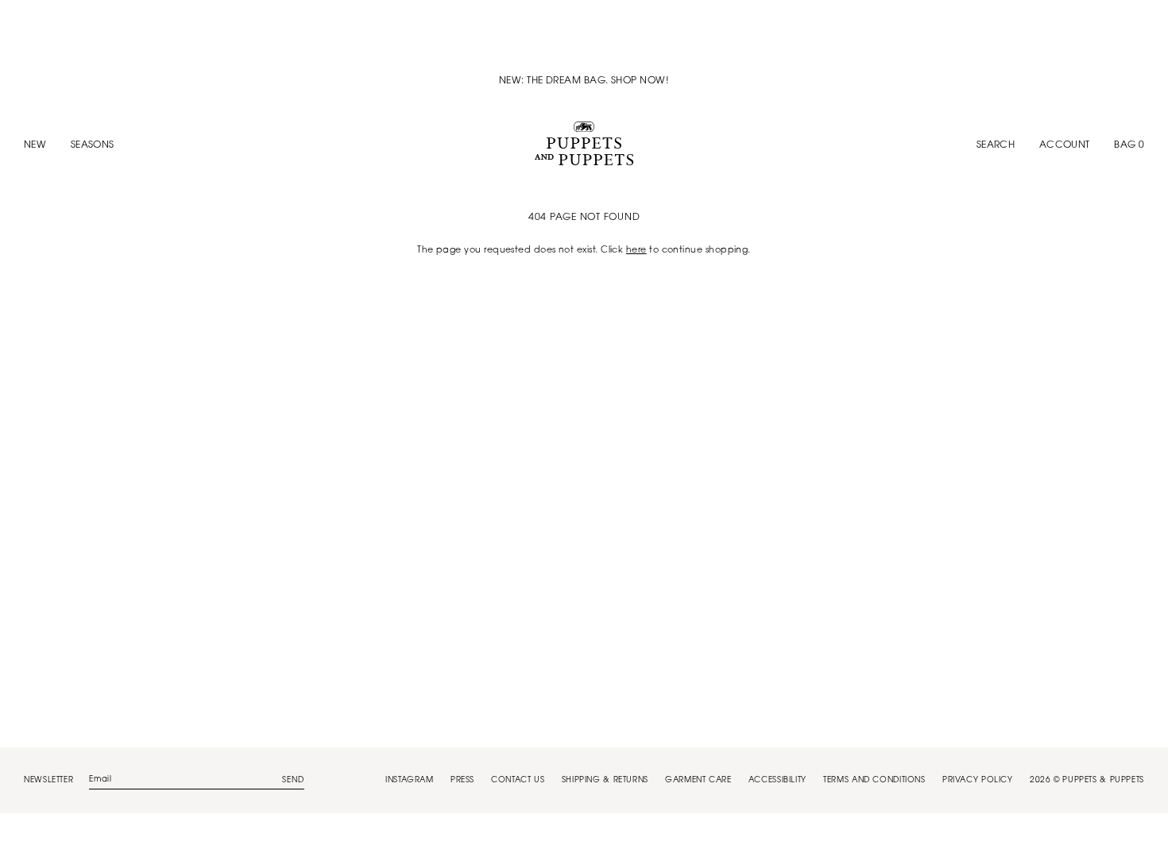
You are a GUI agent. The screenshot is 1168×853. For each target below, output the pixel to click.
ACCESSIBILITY (777, 781)
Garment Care (698, 781)
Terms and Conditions (874, 781)
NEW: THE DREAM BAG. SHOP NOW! (584, 81)
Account (1064, 145)
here (636, 250)
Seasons (92, 145)
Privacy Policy (977, 781)
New (35, 145)
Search (996, 145)
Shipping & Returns (605, 781)
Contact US (517, 781)
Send (293, 781)
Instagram (409, 781)
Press (462, 781)
